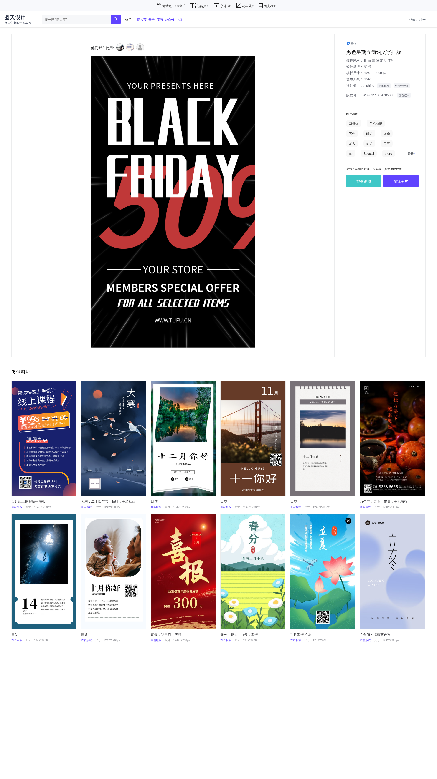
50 (351, 153)
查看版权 (16, 507)
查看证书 (404, 95)
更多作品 (384, 86)
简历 (160, 19)
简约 (390, 60)
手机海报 (375, 123)
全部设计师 (402, 86)
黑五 (387, 143)
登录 (413, 19)
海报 (367, 66)
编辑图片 (401, 181)
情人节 (142, 19)
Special (368, 153)
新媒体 (353, 123)
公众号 (169, 19)
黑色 (352, 133)
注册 (422, 19)
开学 (151, 19)
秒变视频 (363, 181)
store (388, 153)
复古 (383, 60)
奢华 (375, 60)
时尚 (367, 60)
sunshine (367, 85)
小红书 (181, 19)
